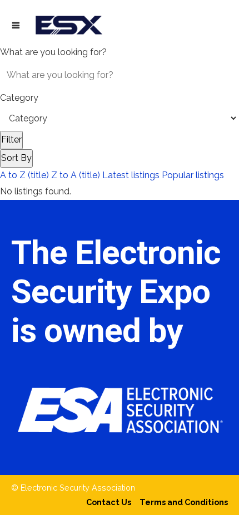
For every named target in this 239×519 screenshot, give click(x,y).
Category (19, 97)
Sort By (16, 158)
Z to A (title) (75, 175)
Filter (11, 139)
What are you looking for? (53, 52)
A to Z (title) (24, 175)
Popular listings (193, 175)
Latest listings (131, 175)
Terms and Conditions (184, 502)
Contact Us (108, 502)
